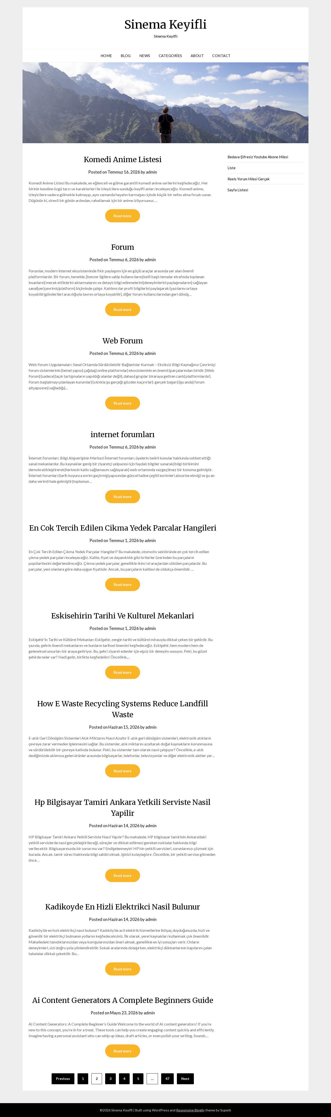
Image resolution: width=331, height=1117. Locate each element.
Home (106, 55)
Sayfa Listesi (238, 190)
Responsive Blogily (190, 1110)
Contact (221, 55)
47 (167, 1078)
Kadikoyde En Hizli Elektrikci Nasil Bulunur (122, 906)
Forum (122, 247)
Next (185, 1078)
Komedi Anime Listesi (123, 159)
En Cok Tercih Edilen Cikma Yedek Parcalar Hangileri (122, 528)
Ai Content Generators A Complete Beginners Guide (122, 1000)
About (197, 55)
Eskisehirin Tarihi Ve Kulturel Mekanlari (122, 615)
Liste (232, 168)
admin (151, 172)
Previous (63, 1078)
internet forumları (123, 434)
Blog (126, 55)
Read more (123, 216)
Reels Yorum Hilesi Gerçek (248, 179)
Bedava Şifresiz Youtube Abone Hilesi (258, 157)
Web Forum (122, 340)
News (144, 55)
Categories (170, 55)
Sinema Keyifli (165, 24)
